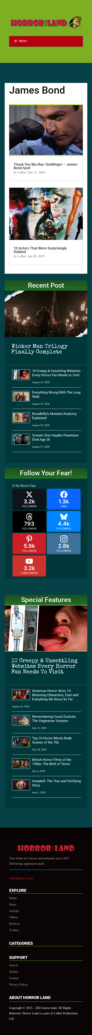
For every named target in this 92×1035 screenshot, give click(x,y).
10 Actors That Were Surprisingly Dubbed (40, 250)
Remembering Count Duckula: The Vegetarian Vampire (54, 719)
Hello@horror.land (21, 878)
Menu (23, 41)
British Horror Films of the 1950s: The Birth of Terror (51, 762)
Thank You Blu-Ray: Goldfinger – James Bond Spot (45, 166)
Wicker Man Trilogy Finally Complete (39, 349)
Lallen (22, 172)
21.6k (15, 485)
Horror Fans (28, 485)
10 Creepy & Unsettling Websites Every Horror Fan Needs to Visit (56, 373)
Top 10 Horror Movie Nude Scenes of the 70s (52, 740)
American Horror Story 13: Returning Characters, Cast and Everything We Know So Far (55, 695)
